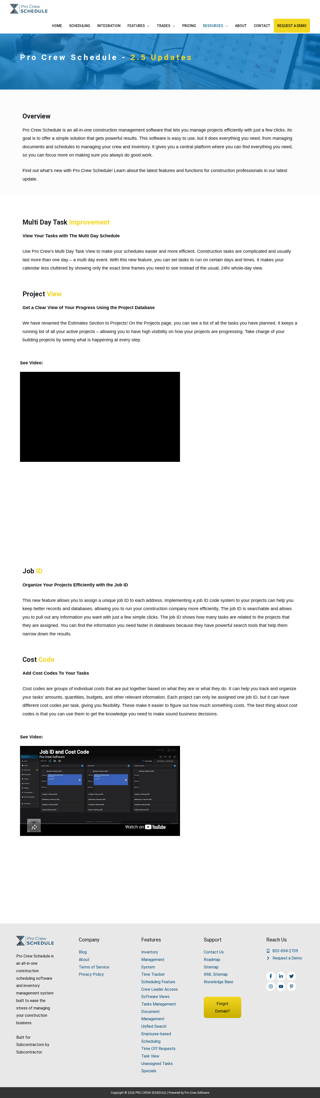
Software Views (155, 996)
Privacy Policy (91, 974)
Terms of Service (94, 967)
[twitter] (292, 976)
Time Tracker (153, 974)
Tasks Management (158, 1004)
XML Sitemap (216, 974)
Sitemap (211, 967)
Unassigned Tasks (157, 1063)
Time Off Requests (158, 1048)
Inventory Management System (152, 959)
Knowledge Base (218, 981)
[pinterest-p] (292, 986)
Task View (150, 1056)
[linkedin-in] (281, 976)
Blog (83, 952)
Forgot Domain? (222, 1007)
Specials (148, 1070)
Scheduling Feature (158, 981)
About (84, 959)
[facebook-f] (271, 976)
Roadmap (212, 959)
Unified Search (153, 1026)
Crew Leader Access (159, 989)
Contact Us (214, 952)
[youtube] (281, 986)
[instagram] (271, 986)
